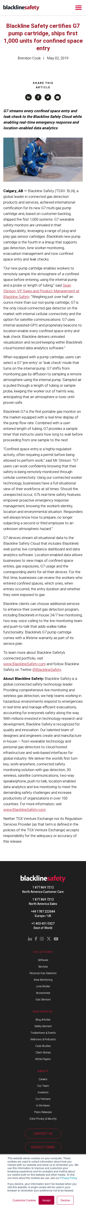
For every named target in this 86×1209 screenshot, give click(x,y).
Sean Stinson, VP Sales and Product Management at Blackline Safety (41, 291)
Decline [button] (65, 1200)
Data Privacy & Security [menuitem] (43, 1119)
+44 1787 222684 (43, 911)
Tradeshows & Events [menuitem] (43, 1033)
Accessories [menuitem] (43, 993)
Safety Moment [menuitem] (43, 1026)
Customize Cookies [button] (24, 1200)
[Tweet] (48, 97)
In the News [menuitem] (43, 1106)
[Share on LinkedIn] (28, 97)
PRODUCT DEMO (43, 1147)
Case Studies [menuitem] (43, 1046)
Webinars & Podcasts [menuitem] (43, 1039)
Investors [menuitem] (43, 1092)
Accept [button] (46, 1200)
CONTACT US (43, 1133)
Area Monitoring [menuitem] (43, 980)
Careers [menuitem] (43, 1079)
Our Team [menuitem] (43, 1086)
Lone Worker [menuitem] (43, 986)
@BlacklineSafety (46, 669)
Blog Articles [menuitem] (43, 1020)
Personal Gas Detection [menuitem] (43, 973)
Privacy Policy (68, 1178)
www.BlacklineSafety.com (24, 664)
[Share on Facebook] (38, 97)
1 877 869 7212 (43, 887)
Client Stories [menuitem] (43, 1053)
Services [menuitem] (43, 967)
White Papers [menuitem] (43, 1059)
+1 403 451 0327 (43, 923)
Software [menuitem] (43, 960)
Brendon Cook (29, 58)
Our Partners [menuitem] (43, 1099)
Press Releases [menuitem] (43, 1112)
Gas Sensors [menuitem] (43, 1000)
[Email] (57, 97)
